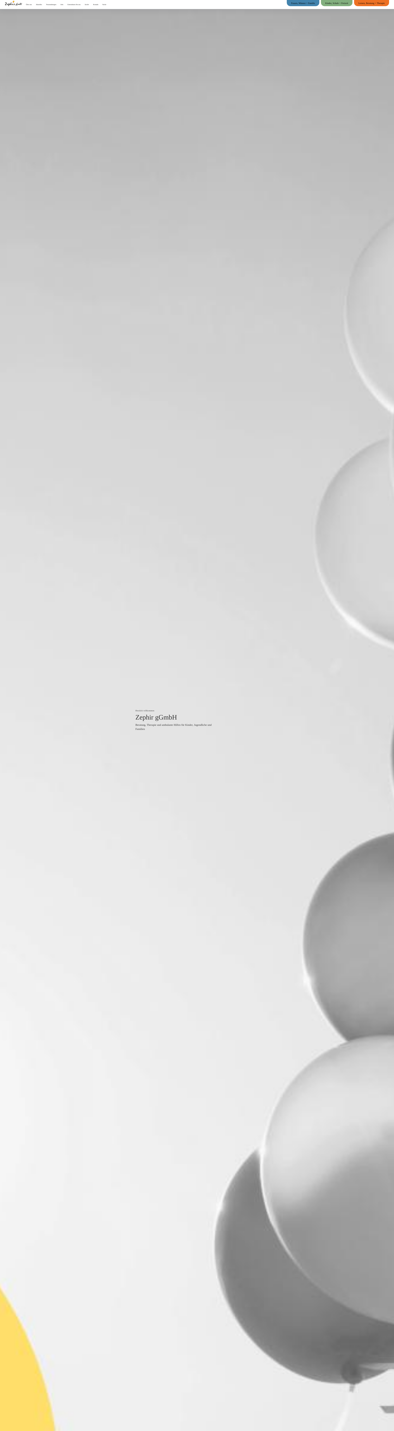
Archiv (87, 4)
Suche (104, 4)
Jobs (61, 4)
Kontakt (95, 4)
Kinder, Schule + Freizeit (336, 3)
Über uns (29, 4)
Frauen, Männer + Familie (303, 3)
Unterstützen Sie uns (74, 4)
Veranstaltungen (51, 4)
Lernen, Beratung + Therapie (371, 3)
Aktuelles (39, 4)
